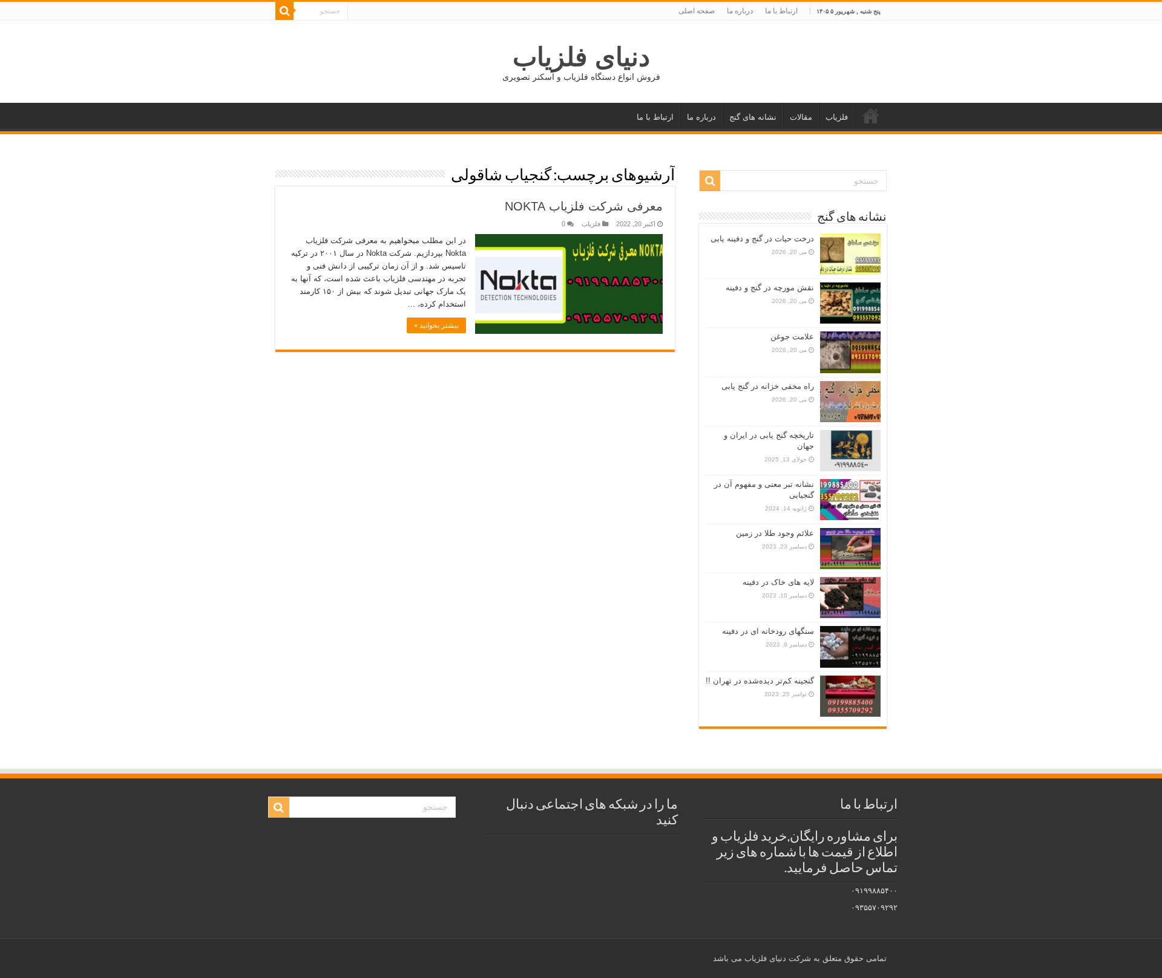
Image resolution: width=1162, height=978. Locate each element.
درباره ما (740, 11)
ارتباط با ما (781, 11)
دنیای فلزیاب (581, 56)
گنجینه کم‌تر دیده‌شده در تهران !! (760, 680)
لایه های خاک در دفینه (778, 582)
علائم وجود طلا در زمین (775, 533)
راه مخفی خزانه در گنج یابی (767, 386)
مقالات (801, 117)
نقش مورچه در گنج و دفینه (770, 287)
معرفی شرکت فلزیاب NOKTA (584, 206)
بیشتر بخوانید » (436, 325)
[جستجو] (284, 11)
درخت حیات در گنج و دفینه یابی (762, 238)
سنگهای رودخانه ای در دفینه (768, 631)
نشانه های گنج (752, 117)
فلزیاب (837, 117)
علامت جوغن (792, 336)
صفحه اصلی (696, 11)
